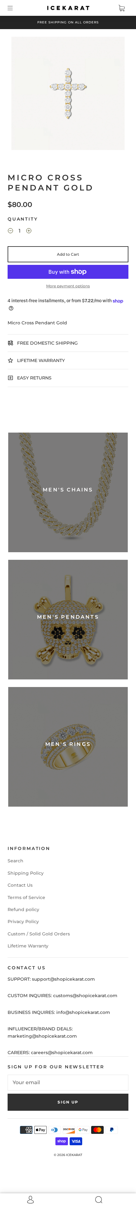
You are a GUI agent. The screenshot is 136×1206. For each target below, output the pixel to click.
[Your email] (68, 1082)
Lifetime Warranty (28, 946)
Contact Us (20, 885)
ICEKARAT (74, 1155)
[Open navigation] (15, 8)
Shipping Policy (26, 873)
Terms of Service (26, 897)
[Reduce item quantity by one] (10, 232)
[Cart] (121, 8)
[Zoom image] (68, 95)
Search (15, 861)
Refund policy (23, 909)
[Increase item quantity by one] (29, 232)
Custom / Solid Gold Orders (39, 934)
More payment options (68, 286)
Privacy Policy (23, 921)
